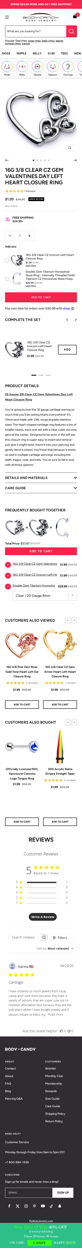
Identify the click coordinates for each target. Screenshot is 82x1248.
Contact (10, 1068)
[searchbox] (24, 937)
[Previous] (7, 160)
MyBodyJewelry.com (41, 1221)
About (9, 1076)
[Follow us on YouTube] (43, 1206)
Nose (6, 53)
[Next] (75, 160)
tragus (26, 43)
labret (59, 40)
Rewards (51, 1091)
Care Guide (52, 1106)
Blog (8, 1091)
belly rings (48, 40)
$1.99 (51, 53)
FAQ (8, 1083)
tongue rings (13, 43)
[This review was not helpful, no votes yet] (68, 1031)
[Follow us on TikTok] (51, 1206)
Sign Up (63, 1192)
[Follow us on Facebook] (9, 1206)
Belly (37, 53)
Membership (53, 1083)
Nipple (21, 53)
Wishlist (50, 1068)
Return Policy (54, 1121)
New (77, 53)
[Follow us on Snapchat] (60, 1206)
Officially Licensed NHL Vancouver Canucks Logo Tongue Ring (22, 773)
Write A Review (42, 917)
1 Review (29, 191)
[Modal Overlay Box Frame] (41, 1235)
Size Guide (52, 1098)
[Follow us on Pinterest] (34, 1206)
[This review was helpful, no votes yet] (61, 1031)
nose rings (34, 40)
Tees (64, 53)
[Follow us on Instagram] (26, 1206)
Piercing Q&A (14, 1098)
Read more (55, 1014)
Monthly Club (54, 1076)
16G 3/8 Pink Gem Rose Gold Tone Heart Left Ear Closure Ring (21, 671)
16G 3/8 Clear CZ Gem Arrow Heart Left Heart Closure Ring (60, 671)
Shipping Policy (55, 1114)
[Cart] (75, 17)
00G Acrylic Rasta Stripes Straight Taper (60, 771)
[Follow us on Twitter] (17, 1206)
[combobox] (54, 948)
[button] (67, 620)
